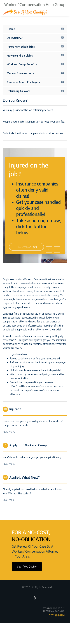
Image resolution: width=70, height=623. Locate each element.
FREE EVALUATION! (26, 246)
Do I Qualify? (14, 37)
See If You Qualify (26, 566)
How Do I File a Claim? (20, 55)
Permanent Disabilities (21, 46)
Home (11, 28)
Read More (9, 431)
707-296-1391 (57, 615)
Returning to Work (18, 90)
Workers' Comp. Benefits (22, 64)
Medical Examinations (20, 73)
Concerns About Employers (23, 82)
